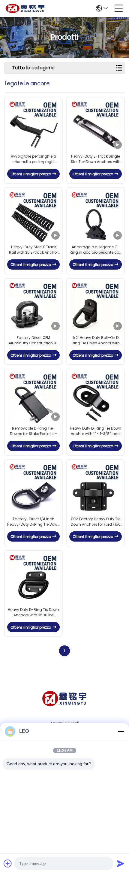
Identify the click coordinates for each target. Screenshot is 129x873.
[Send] (120, 863)
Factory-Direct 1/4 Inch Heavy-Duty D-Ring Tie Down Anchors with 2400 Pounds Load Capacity (33, 521)
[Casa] (65, 705)
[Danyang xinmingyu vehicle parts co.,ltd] (25, 8)
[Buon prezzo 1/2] (95, 307)
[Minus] (120, 731)
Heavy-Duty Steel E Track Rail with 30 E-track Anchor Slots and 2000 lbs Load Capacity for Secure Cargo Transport (33, 249)
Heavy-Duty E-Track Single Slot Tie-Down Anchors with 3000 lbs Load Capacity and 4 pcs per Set (96, 159)
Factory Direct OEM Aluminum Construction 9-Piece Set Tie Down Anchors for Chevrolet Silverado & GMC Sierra (33, 340)
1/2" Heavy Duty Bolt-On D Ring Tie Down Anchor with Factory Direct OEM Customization (96, 340)
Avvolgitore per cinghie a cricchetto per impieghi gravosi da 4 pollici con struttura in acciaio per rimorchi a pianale (33, 159)
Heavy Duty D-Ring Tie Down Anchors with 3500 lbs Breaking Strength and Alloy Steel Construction (33, 612)
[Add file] (8, 863)
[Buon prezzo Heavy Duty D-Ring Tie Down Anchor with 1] (95, 397)
